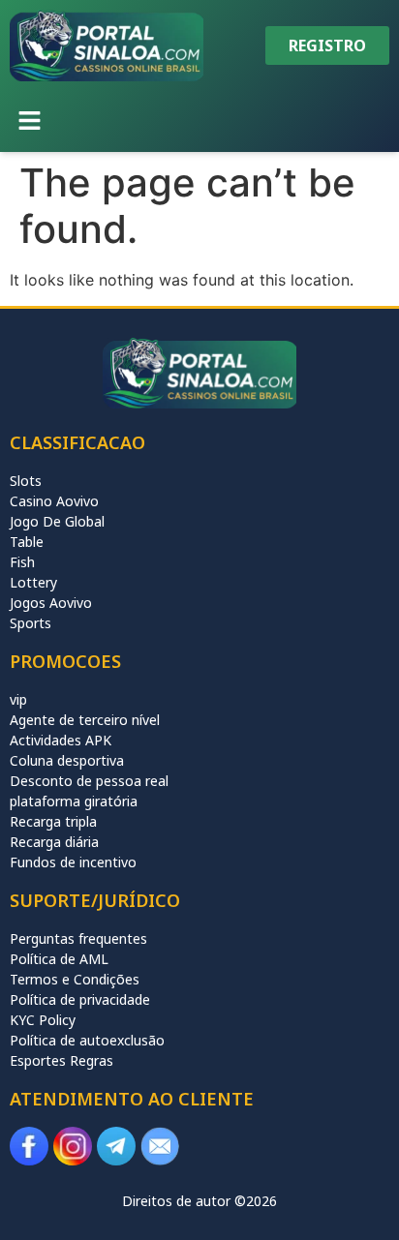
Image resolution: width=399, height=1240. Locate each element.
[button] (29, 121)
